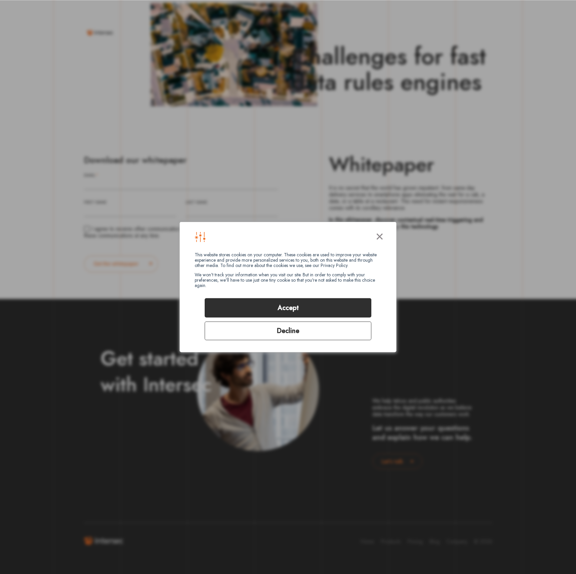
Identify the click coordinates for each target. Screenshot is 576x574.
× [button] (380, 235)
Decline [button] (288, 331)
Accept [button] (288, 308)
